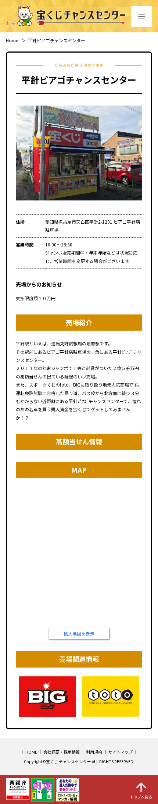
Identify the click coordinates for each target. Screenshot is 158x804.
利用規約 (94, 752)
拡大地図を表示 (79, 633)
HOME (31, 752)
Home (12, 40)
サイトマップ (120, 752)
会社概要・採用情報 (61, 752)
